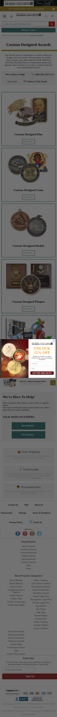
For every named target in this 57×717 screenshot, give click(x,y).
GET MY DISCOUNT (42, 373)
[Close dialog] (53, 341)
